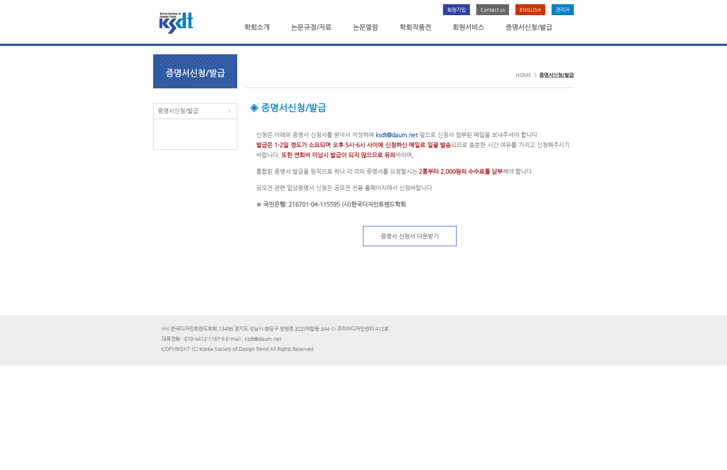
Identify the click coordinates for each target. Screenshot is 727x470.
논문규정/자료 (311, 27)
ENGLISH (530, 10)
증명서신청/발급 (529, 27)
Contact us (492, 10)
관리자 (563, 10)
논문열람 (365, 27)
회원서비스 (468, 27)
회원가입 (456, 10)
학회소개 (257, 27)
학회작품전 (415, 27)
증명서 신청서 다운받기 (410, 236)
